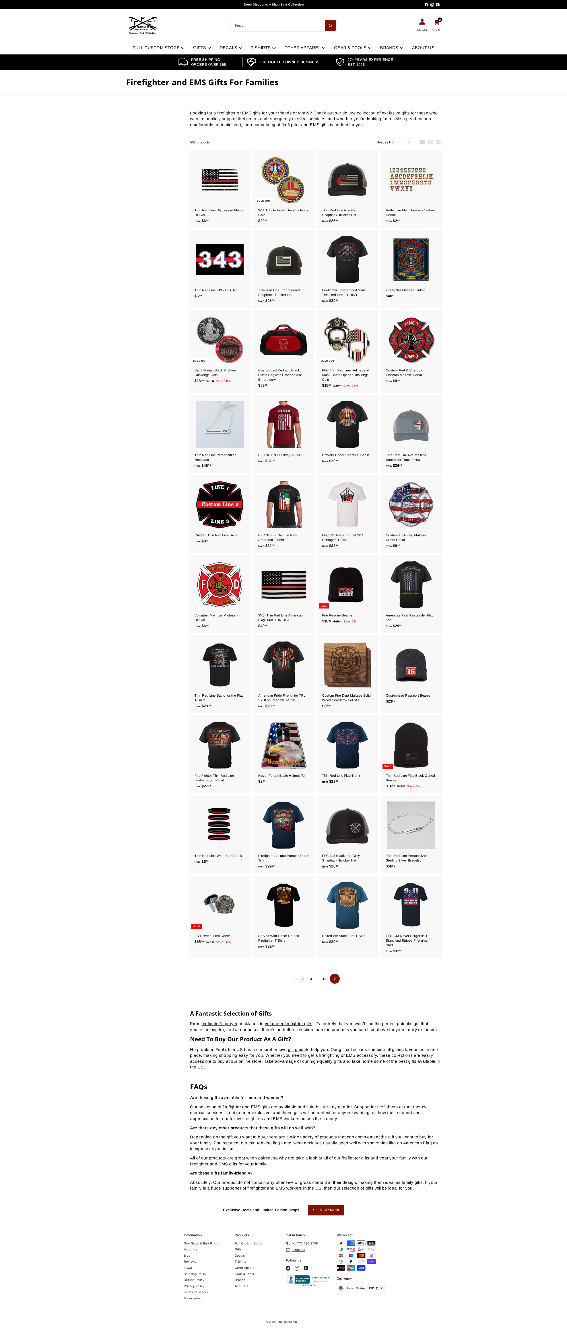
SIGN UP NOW (326, 1210)
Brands (390, 47)
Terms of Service (196, 1292)
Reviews (190, 1261)
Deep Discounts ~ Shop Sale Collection (274, 4)
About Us (423, 47)
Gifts (200, 47)
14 (324, 979)
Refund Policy (194, 1280)
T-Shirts (261, 47)
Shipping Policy (195, 1274)
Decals (229, 47)
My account (192, 1298)
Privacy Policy (194, 1286)
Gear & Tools (351, 47)
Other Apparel (303, 47)
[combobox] (283, 25)
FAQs (188, 1267)
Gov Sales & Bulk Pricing (202, 1243)
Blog (187, 1255)
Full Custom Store (157, 47)
